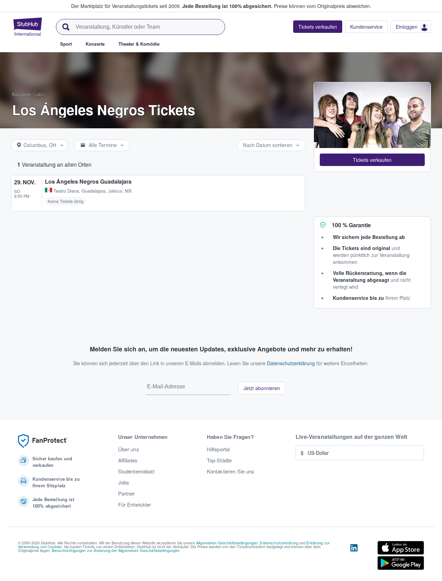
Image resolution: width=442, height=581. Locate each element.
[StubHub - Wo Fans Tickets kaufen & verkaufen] (27, 26)
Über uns (128, 449)
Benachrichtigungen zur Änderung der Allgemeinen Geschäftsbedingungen (116, 550)
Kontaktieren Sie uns (230, 471)
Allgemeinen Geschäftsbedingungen (227, 542)
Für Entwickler (134, 504)
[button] (372, 160)
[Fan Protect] (43, 441)
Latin (39, 94)
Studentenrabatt (136, 471)
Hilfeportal (218, 449)
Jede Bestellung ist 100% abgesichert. (227, 5)
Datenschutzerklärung (291, 363)
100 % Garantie (351, 225)
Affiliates (127, 460)
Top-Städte (219, 460)
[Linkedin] (354, 557)
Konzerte (21, 94)
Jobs (123, 482)
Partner (126, 493)
